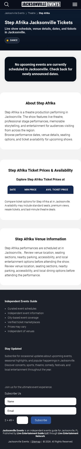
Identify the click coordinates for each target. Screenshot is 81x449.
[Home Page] (40, 5)
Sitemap (35, 441)
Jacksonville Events (14, 13)
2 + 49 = (9, 420)
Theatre (31, 13)
